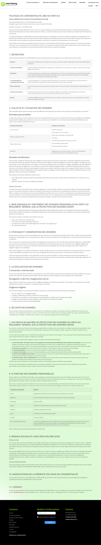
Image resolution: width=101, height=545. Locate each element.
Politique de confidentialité (17, 535)
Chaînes (63, 2)
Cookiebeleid (12, 532)
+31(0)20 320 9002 (70, 517)
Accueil (11, 513)
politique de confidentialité (49, 517)
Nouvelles (82, 2)
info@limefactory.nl (19, 492)
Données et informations (50, 2)
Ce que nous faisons (32, 2)
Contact (90, 6)
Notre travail (72, 2)
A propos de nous (93, 2)
